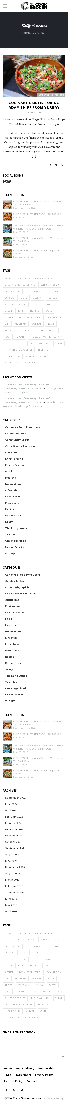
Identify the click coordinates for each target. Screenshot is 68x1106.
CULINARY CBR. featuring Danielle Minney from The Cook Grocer (38, 240)
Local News (12, 496)
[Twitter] (9, 182)
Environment (14, 458)
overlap (37, 324)
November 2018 (15, 867)
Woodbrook (12, 363)
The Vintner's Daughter (19, 350)
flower (9, 304)
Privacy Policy (44, 1075)
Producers (12, 502)
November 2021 (15, 835)
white (43, 356)
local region (53, 317)
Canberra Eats (43, 278)
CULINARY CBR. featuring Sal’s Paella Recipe (37, 213)
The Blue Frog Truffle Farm (46, 337)
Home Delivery (24, 1068)
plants (51, 324)
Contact (31, 1081)
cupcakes (10, 298)
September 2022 (15, 797)
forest (34, 304)
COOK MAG (12, 452)
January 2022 (13, 823)
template (19, 337)
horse (21, 311)
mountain (21, 324)
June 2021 (11, 860)
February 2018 (14, 886)
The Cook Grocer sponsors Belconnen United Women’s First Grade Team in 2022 (38, 227)
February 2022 (14, 816)
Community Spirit (17, 439)
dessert (37, 298)
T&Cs (7, 1075)
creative (39, 291)
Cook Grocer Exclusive (20, 446)
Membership (46, 1068)
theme (59, 343)
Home (8, 1068)
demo (24, 298)
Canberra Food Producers (51, 94)
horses (34, 311)
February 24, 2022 (34, 112)
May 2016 (11, 905)
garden (48, 304)
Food (8, 471)
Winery (10, 553)
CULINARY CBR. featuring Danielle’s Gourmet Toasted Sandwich (37, 203)
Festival (52, 298)
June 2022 (11, 804)
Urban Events (14, 547)
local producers (29, 317)
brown (9, 278)
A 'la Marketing (55, 1098)
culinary (55, 291)
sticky (39, 330)
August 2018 (12, 873)
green (8, 311)
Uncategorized (15, 540)
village (30, 356)
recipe (8, 330)
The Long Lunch (40, 343)
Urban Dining (13, 356)
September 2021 (15, 848)
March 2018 (12, 879)
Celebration (12, 291)
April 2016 (11, 911)
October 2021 (13, 841)
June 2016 (11, 898)
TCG (7, 337)
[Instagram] (6, 182)
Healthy (10, 477)
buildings (24, 278)
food (22, 304)
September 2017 (15, 892)
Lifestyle (11, 490)
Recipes (10, 509)
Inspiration (13, 484)
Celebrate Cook (49, 285)
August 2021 (12, 854)
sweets (53, 330)
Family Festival (15, 465)
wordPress (31, 363)
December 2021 (15, 829)
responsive (24, 330)
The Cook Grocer (15, 343)
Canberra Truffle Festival (20, 285)
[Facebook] (4, 182)
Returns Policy (13, 1081)
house (48, 311)
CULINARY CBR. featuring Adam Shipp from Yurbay (34, 105)
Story (9, 521)
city (26, 291)
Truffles (43, 350)
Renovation (13, 515)
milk (7, 324)
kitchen (9, 317)
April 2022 (11, 810)
